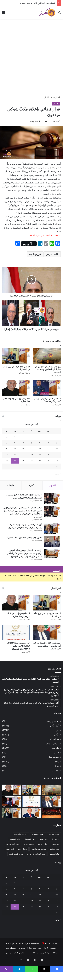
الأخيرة (32, 485)
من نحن (9, 952)
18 (48, 454)
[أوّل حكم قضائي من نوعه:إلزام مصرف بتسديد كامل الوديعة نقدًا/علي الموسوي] (52, 528)
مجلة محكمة (54, 849)
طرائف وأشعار (52, 743)
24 (56, 460)
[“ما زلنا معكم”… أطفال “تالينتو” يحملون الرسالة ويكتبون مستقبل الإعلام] (51, 813)
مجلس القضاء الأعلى (38, 849)
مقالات (56, 761)
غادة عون (55, 844)
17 (56, 454)
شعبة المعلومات (29, 839)
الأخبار (46, 97)
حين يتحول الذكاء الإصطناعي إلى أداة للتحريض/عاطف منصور (47, 644)
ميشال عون (22, 849)
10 (57, 448)
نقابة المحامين (54, 854)
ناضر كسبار (10, 849)
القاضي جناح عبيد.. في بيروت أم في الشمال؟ (17, 368)
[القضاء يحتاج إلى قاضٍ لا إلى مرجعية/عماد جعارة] (16, 602)
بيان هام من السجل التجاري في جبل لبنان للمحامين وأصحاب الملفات (48, 369)
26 (40, 460)
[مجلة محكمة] (47, 12)
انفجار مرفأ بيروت (20, 834)
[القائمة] (3, 13)
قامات (56, 752)
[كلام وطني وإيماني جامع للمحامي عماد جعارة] (16, 388)
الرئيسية (54, 97)
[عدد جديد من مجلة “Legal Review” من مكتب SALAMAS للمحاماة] (16, 632)
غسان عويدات (43, 844)
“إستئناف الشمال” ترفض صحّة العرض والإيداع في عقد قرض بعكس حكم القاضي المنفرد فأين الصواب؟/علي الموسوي (24, 553)
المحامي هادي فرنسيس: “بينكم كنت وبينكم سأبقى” (47, 400)
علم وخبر (55, 748)
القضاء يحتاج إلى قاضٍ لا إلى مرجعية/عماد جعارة (36, 3)
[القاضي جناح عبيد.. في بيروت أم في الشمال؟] (16, 356)
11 (48, 448)
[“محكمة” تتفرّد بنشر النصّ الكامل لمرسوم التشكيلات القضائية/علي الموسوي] (52, 498)
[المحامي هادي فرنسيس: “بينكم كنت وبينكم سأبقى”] (47, 388)
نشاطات (55, 770)
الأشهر (53, 485)
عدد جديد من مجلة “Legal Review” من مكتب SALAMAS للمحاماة (18, 645)
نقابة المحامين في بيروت (36, 854)
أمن (57, 730)
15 (15, 448)
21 (23, 454)
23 (6, 454)
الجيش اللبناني (53, 834)
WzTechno (49, 943)
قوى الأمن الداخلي (12, 844)
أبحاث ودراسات (52, 721)
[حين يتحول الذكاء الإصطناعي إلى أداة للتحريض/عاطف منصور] (47, 632)
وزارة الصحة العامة (16, 854)
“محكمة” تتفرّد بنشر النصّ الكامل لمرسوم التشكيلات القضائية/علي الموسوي (24, 496)
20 (31, 454)
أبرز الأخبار (54, 726)
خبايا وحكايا (54, 739)
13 (31, 448)
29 (15, 460)
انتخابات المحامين (38, 834)
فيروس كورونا (29, 844)
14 (23, 448)
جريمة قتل (55, 839)
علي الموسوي (15, 839)
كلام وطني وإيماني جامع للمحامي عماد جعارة (16, 400)
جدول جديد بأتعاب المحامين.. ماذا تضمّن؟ (24, 537)
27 (31, 460)
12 (40, 448)
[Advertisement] (31, 60)
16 (6, 448)
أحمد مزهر (52, 254)
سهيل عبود (43, 839)
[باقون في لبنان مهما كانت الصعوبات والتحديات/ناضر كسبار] (31, 813)
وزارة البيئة (34, 254)
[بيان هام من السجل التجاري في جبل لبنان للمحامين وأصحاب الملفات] (47, 356)
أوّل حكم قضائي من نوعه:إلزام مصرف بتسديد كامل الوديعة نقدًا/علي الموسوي (25, 526)
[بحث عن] (59, 13)
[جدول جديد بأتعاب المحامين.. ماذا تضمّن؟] (52, 541)
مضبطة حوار (53, 757)
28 (23, 460)
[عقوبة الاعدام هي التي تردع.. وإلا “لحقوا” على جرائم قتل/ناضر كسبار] (11, 801)
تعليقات (10, 485)
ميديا (57, 766)
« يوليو (58, 474)
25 (48, 460)
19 (40, 454)
